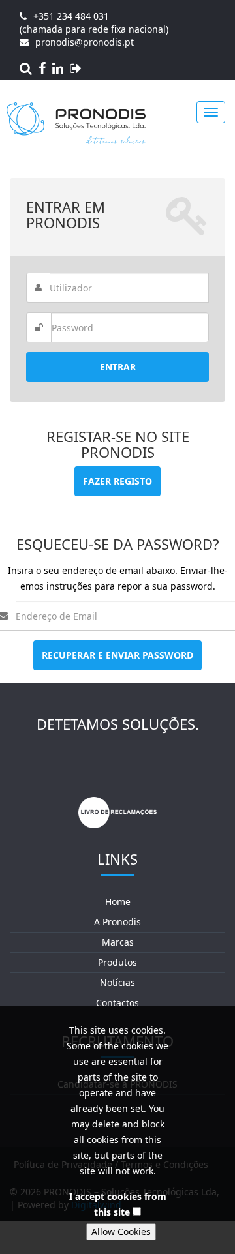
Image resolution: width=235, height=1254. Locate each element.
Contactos (117, 1002)
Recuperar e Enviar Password (117, 655)
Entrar (118, 367)
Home (118, 901)
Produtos (117, 962)
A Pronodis (117, 922)
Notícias (117, 982)
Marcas (118, 942)
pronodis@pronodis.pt (84, 42)
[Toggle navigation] (210, 112)
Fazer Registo (117, 481)
